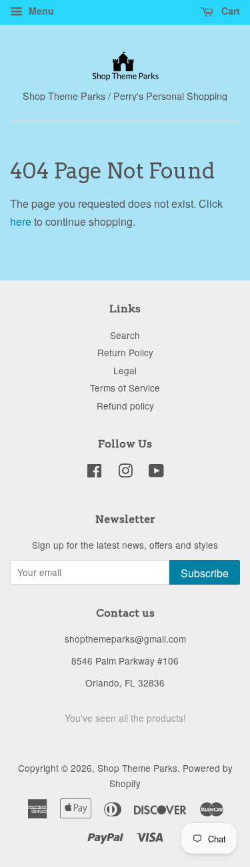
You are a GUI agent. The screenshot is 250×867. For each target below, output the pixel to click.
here (20, 221)
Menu (40, 10)
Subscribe (205, 573)
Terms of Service (125, 387)
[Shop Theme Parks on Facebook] (94, 472)
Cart (229, 10)
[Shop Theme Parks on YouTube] (156, 472)
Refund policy (125, 405)
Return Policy (125, 352)
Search (125, 335)
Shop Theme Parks (137, 767)
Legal (125, 370)
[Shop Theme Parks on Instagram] (125, 472)
